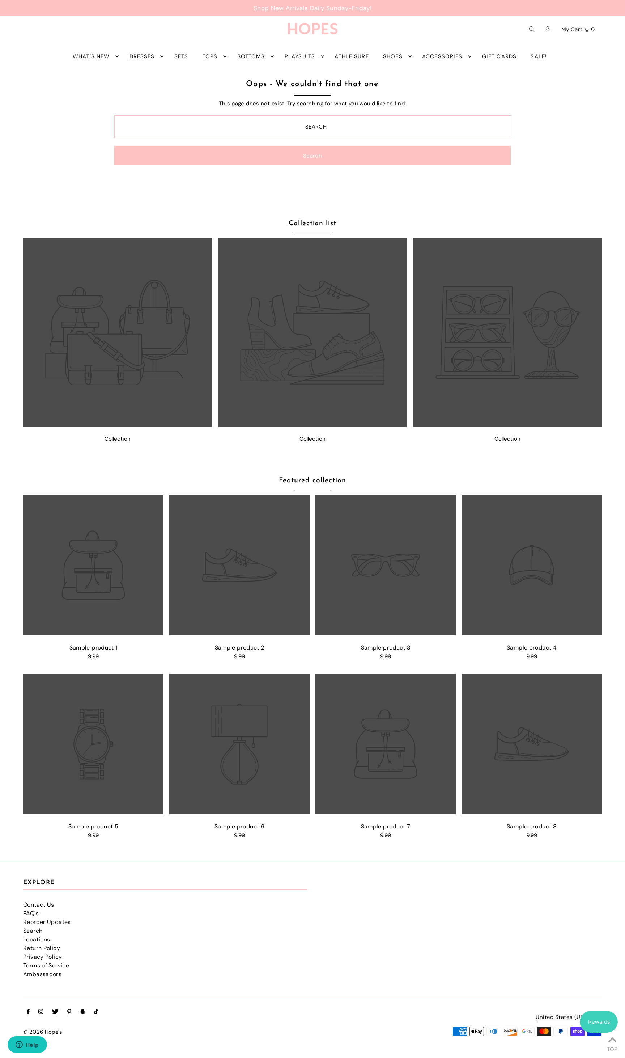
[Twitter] (55, 1012)
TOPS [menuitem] (210, 56)
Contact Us (38, 904)
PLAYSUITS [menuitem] (300, 56)
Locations (36, 939)
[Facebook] (28, 1012)
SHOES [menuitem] (393, 56)
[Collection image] (117, 425)
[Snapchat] (82, 1012)
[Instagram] (40, 1012)
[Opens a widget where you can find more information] (27, 1045)
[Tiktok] (96, 1012)
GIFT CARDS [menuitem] (499, 56)
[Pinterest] (69, 1012)
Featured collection (312, 480)
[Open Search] (531, 28)
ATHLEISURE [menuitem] (352, 56)
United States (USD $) (565, 1018)
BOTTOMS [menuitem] (251, 56)
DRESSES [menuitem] (142, 56)
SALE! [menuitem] (539, 56)
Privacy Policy (42, 957)
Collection (118, 438)
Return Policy (41, 948)
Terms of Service (46, 965)
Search (32, 931)
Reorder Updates (47, 922)
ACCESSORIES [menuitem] (442, 56)
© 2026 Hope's (42, 1032)
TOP (612, 1048)
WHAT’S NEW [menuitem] (91, 56)
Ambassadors (42, 974)
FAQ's (31, 913)
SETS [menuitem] (181, 56)
